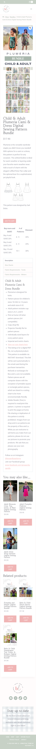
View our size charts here (18, 344)
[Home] (3, 17)
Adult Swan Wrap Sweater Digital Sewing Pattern (10, 554)
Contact (23, 739)
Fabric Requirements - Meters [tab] (15, 275)
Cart (17, 737)
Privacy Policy (14, 739)
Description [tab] (9, 260)
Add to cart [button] (10, 522)
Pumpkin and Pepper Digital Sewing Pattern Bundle (10, 605)
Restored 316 (29, 745)
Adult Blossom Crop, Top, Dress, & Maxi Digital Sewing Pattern (10, 508)
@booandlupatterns (13, 458)
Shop (12, 737)
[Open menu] (31, 9)
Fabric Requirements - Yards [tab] (15, 270)
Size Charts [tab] (9, 265)
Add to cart (9, 221)
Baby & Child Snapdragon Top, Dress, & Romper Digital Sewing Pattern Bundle (10, 653)
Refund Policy (25, 737)
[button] (30, 28)
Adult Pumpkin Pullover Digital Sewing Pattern (26, 507)
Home (7, 737)
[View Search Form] (4, 2)
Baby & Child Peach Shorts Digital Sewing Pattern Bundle (26, 605)
